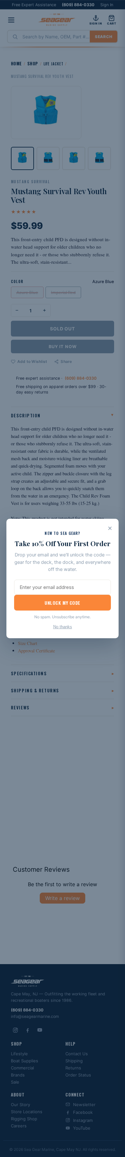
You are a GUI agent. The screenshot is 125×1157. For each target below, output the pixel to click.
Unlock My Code (62, 602)
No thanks (62, 626)
